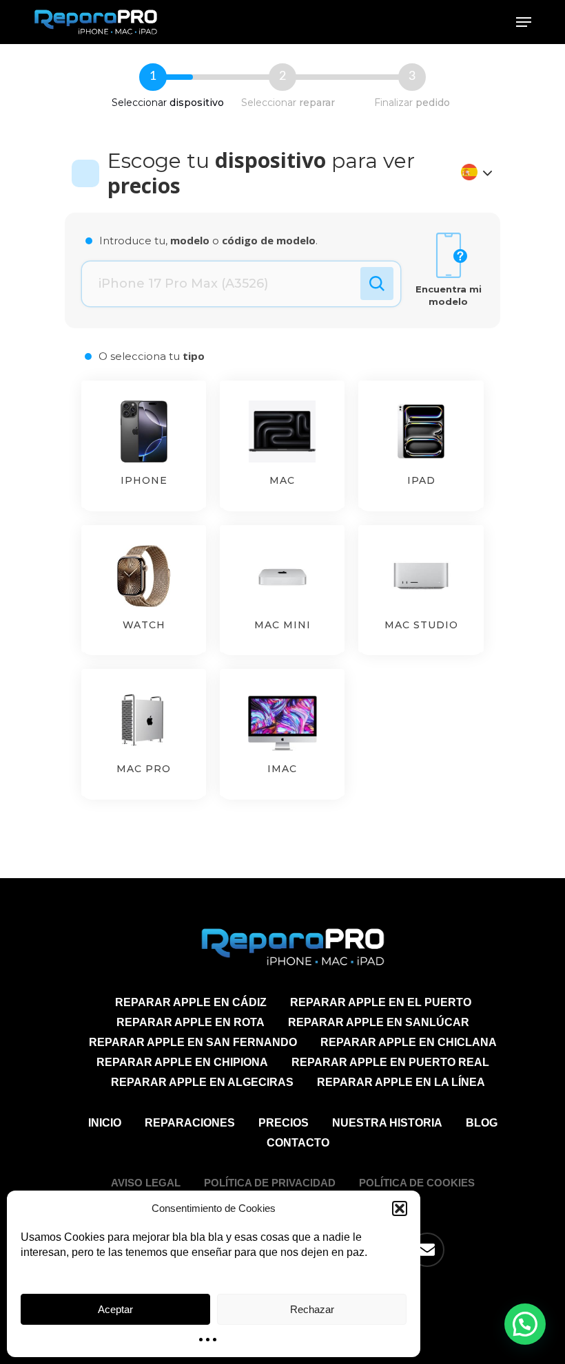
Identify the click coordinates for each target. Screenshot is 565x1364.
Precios (283, 1123)
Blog (481, 1123)
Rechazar (312, 1309)
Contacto (298, 1143)
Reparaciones (190, 1123)
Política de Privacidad (270, 1183)
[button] (400, 1208)
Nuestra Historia (387, 1123)
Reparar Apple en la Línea (401, 1082)
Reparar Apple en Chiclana (408, 1042)
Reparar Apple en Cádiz (191, 1002)
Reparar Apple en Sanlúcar (378, 1022)
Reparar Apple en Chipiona (182, 1062)
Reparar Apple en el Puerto (380, 1002)
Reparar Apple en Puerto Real (390, 1062)
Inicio (104, 1123)
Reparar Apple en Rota (190, 1022)
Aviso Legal (146, 1183)
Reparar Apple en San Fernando (193, 1042)
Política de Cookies (417, 1183)
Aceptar (115, 1309)
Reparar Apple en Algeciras (202, 1082)
